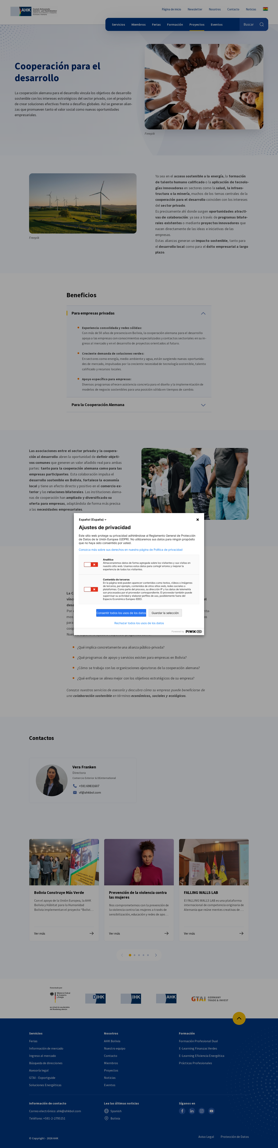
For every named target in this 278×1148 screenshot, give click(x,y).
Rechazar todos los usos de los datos (139, 623)
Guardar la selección (165, 613)
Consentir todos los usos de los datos (121, 613)
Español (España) (91, 519)
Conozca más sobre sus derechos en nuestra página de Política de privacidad (131, 549)
